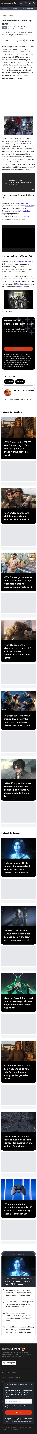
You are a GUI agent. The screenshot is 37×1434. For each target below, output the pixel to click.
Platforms (20, 381)
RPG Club (14, 8)
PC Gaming (9, 381)
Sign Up (18, 1412)
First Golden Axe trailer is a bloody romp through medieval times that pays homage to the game (20, 1329)
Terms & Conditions (14, 1421)
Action (11, 15)
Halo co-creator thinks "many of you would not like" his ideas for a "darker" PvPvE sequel (19, 1281)
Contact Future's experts (11, 1377)
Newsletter (31, 40)
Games (4, 15)
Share (6, 40)
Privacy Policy (23, 1420)
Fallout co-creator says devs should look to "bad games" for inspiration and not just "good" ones (18, 1317)
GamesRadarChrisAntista (18, 27)
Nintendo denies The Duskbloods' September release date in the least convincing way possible (19, 1292)
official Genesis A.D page (23, 261)
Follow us (21, 40)
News (4, 28)
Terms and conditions (9, 1372)
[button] (34, 3)
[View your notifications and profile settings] (30, 3)
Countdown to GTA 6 (27, 8)
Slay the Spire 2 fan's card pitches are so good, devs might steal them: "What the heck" (20, 1304)
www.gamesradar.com (19, 203)
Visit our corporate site (16, 1357)
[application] (18, 237)
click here (29, 206)
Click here (20, 284)
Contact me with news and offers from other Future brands (18, 1406)
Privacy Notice (15, 358)
